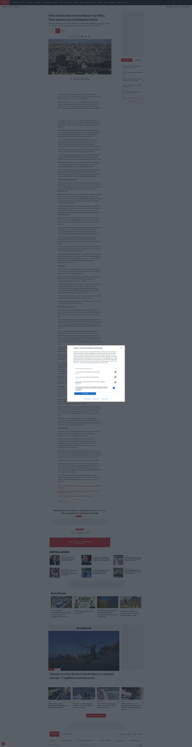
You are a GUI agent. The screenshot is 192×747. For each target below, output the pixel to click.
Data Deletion (87, 399)
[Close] (122, 348)
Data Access (96, 399)
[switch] (115, 372)
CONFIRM (85, 393)
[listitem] (96, 368)
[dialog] (96, 373)
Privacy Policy (104, 399)
